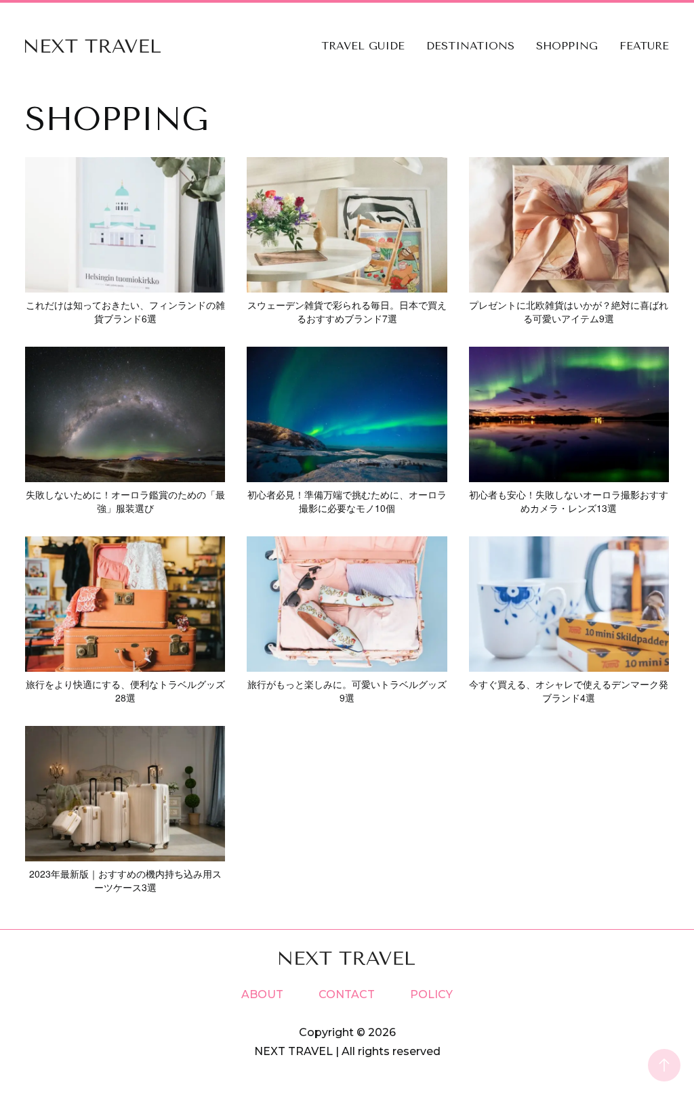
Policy (431, 994)
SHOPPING (567, 45)
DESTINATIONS (470, 45)
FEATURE (644, 45)
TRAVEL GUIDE (363, 45)
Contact (347, 994)
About (262, 994)
